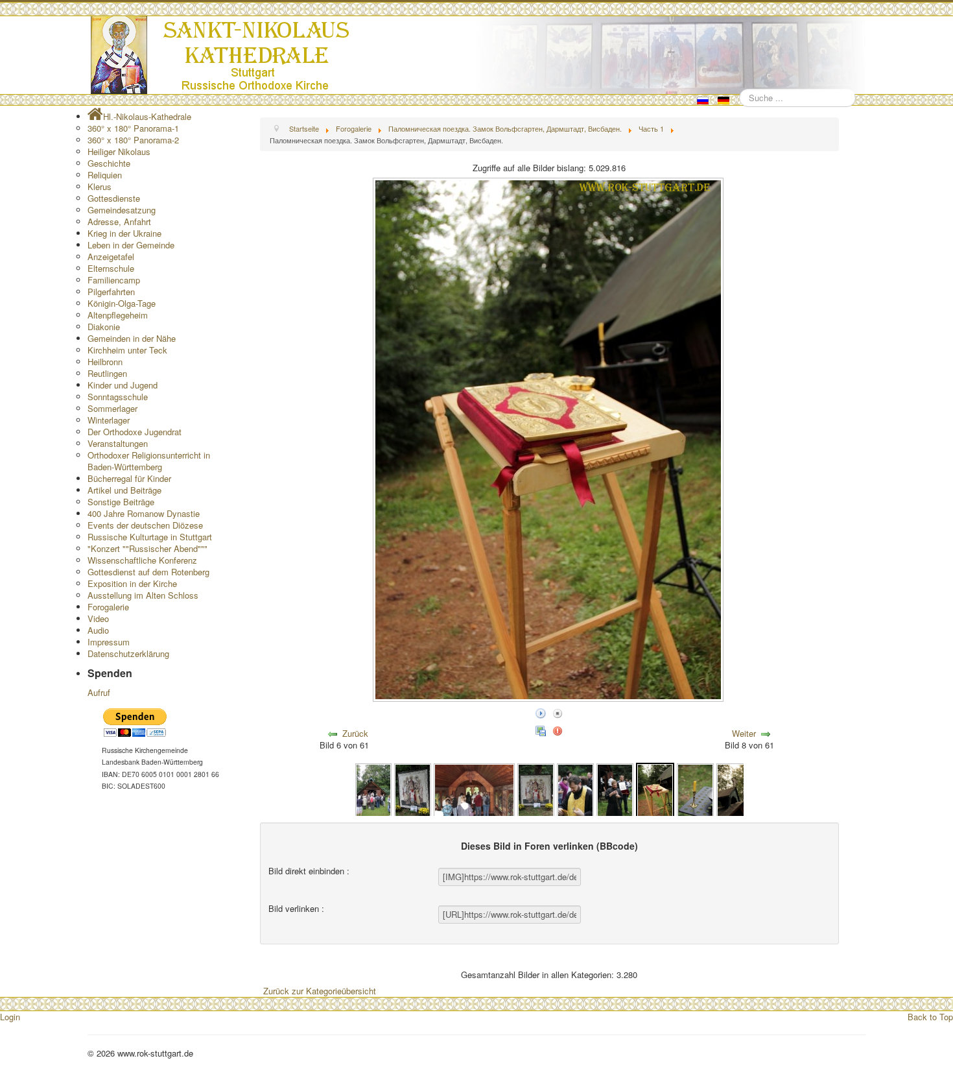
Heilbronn (105, 361)
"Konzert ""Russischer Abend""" (147, 548)
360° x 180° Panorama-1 (133, 128)
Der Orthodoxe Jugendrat (135, 431)
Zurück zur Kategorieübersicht (319, 991)
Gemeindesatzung (122, 210)
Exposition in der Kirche (132, 583)
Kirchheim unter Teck (127, 350)
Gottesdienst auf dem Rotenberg (148, 572)
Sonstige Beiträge (121, 502)
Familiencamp (114, 280)
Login (10, 1017)
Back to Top (930, 1017)
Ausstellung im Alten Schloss (143, 595)
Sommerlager (112, 408)
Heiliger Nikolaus (119, 151)
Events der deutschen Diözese (145, 525)
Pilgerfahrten (111, 291)
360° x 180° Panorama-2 (133, 140)
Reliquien (105, 175)
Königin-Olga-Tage (122, 303)
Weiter (744, 733)
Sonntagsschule (118, 396)
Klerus (100, 186)
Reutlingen (107, 373)
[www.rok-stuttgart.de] (478, 55)
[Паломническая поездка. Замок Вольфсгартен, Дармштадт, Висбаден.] (373, 789)
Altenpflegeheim (118, 315)
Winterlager (109, 420)
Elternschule (111, 268)
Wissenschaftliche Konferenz (142, 560)
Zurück (355, 733)
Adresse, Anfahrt (119, 221)
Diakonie (104, 326)
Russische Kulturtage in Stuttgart (150, 537)
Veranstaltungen (118, 443)
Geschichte (109, 163)
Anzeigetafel (111, 256)
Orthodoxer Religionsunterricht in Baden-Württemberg (149, 461)
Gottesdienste (114, 198)
